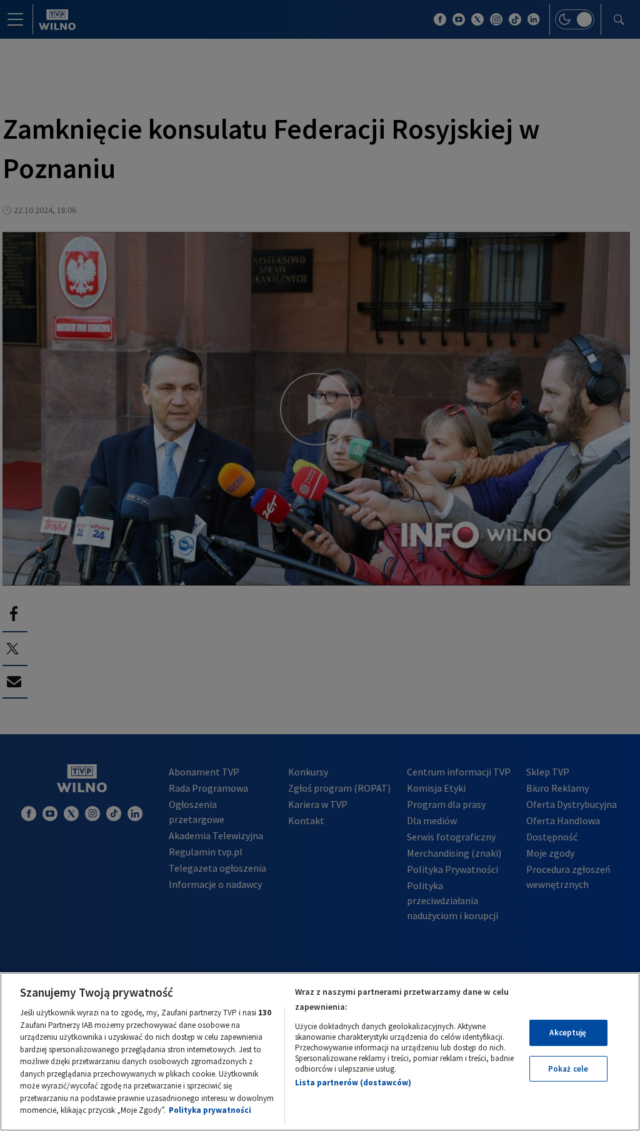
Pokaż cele (568, 1069)
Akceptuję (567, 1032)
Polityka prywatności (210, 1110)
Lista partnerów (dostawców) (353, 1082)
